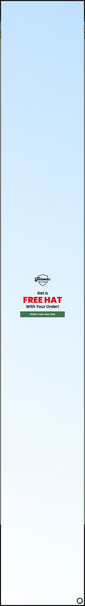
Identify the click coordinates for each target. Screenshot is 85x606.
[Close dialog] (81, 3)
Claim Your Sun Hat (42, 314)
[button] (80, 601)
